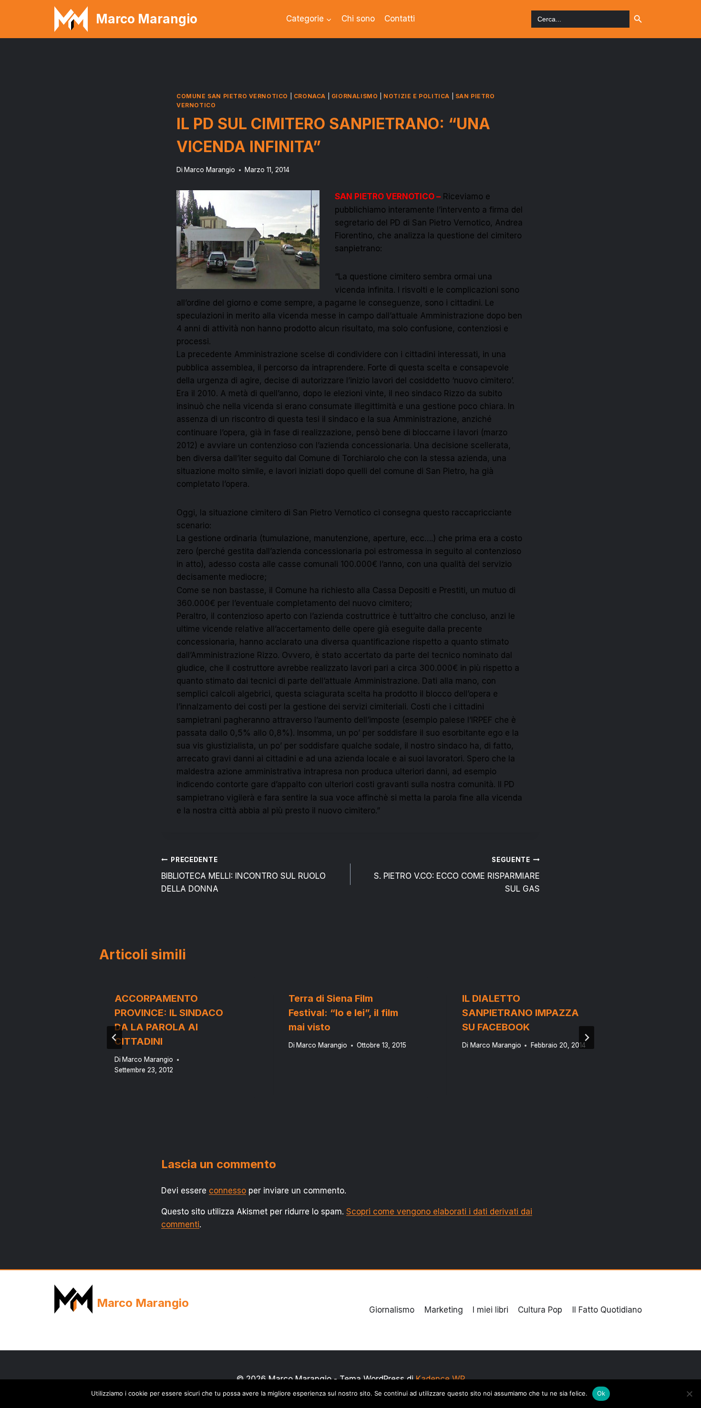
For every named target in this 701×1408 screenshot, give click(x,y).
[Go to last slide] (114, 1037)
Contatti (399, 18)
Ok (601, 1393)
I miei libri (490, 1310)
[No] (689, 1393)
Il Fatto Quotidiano (607, 1310)
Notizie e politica (416, 96)
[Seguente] (586, 1037)
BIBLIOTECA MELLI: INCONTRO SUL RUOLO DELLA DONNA (243, 875)
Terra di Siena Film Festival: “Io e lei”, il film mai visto (343, 1013)
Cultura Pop (540, 1310)
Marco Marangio (209, 170)
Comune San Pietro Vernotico (232, 96)
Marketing (443, 1310)
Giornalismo (354, 96)
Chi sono (358, 18)
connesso (227, 1190)
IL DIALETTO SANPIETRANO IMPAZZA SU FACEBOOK (520, 1013)
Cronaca (310, 96)
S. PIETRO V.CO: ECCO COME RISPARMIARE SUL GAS (457, 875)
